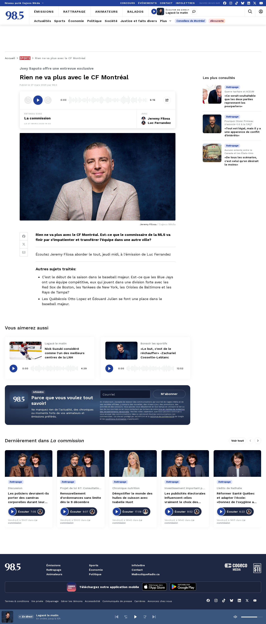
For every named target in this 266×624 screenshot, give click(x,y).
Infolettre (138, 565)
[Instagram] (230, 3)
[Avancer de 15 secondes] (48, 100)
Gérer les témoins (72, 601)
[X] (254, 3)
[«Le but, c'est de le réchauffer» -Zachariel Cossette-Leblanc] (121, 351)
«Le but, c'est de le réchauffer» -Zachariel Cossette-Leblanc (158, 353)
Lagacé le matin (177, 12)
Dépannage (52, 601)
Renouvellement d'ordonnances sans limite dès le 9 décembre (80, 498)
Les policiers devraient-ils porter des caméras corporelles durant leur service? (28, 498)
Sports (93, 565)
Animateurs (54, 574)
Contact (137, 569)
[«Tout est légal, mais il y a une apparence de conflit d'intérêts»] (212, 124)
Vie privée (37, 601)
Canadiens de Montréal (190, 20)
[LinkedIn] (248, 3)
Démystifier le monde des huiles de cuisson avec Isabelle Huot (132, 498)
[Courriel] (24, 253)
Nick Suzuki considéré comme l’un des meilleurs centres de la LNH (65, 353)
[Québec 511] (257, 572)
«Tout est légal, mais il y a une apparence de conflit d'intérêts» (243, 132)
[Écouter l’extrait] (38, 100)
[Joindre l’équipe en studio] (194, 11)
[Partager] (167, 100)
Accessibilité (92, 601)
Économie (96, 569)
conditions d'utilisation (116, 419)
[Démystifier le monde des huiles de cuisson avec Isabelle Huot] (133, 463)
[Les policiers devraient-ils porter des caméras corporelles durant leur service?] (28, 463)
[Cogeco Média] (236, 569)
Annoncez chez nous (160, 601)
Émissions (53, 565)
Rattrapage (53, 569)
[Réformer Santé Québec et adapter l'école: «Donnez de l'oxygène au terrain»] (237, 463)
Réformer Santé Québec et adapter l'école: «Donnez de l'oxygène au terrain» (236, 498)
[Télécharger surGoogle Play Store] (183, 587)
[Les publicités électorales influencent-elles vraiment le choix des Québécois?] (185, 463)
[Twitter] (24, 244)
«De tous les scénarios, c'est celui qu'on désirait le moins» (241, 161)
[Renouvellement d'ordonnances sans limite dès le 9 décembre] (81, 463)
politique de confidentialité (162, 416)
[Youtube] (261, 3)
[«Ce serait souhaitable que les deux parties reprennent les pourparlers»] (212, 94)
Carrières (139, 601)
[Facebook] (224, 3)
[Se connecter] (260, 11)
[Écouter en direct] (154, 11)
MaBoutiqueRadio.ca (145, 574)
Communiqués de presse (117, 601)
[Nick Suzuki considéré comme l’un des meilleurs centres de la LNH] (26, 351)
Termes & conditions (17, 601)
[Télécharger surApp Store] (154, 587)
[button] (117, 617)
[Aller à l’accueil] (15, 15)
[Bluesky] (242, 3)
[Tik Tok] (236, 3)
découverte (217, 20)
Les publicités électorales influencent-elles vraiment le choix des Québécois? (185, 498)
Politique (95, 574)
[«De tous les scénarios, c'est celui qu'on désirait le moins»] (212, 153)
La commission (37, 118)
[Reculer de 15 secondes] (28, 100)
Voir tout (237, 440)
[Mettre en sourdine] (235, 617)
